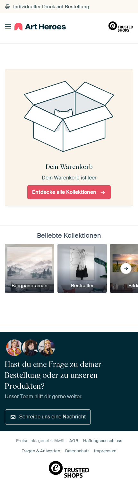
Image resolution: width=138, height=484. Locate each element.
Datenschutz (77, 451)
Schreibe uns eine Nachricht (52, 416)
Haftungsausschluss (102, 440)
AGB (73, 440)
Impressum (105, 451)
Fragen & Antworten (41, 451)
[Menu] (8, 26)
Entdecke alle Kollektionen (64, 192)
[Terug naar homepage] (40, 27)
